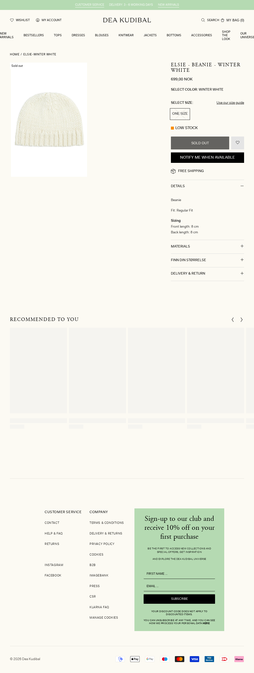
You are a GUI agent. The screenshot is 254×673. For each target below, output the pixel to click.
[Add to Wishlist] (237, 143)
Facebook (53, 575)
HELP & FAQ (54, 533)
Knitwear (126, 35)
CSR (93, 596)
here (206, 623)
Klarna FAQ (99, 607)
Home (14, 54)
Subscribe (179, 599)
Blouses (102, 35)
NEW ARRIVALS (168, 4)
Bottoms (174, 35)
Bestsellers (34, 35)
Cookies (96, 554)
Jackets (150, 35)
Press (95, 586)
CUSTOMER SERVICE (89, 4)
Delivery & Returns (106, 533)
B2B (93, 565)
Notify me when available (207, 158)
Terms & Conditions (107, 523)
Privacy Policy (102, 544)
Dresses (78, 35)
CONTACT (52, 523)
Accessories (201, 35)
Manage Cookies (104, 617)
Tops (58, 35)
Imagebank (99, 575)
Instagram (54, 565)
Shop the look (226, 36)
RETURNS (52, 544)
